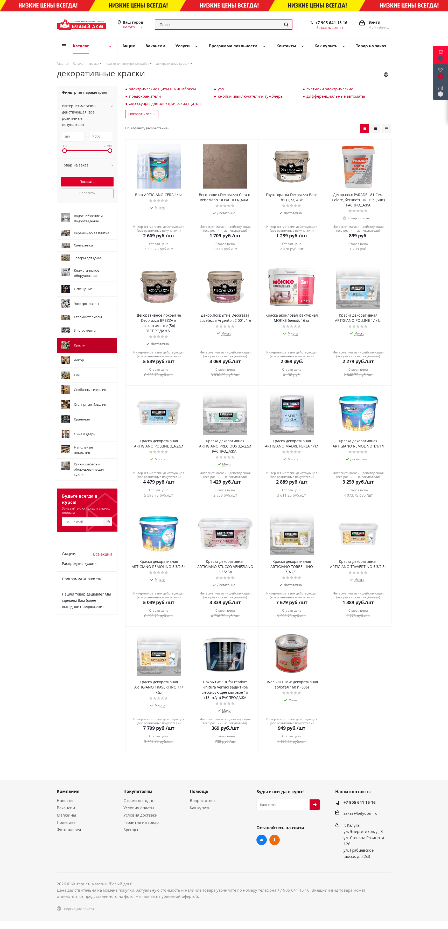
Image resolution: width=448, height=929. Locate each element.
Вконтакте (261, 840)
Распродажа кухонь (79, 563)
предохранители (145, 96)
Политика (66, 822)
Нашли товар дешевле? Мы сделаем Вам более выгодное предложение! (86, 600)
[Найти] (286, 24)
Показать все (140, 113)
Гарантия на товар (141, 822)
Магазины (66, 815)
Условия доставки (140, 815)
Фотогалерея (69, 829)
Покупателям (137, 791)
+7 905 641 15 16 (331, 22)
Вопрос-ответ (202, 800)
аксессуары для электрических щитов (165, 103)
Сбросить (87, 193)
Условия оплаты (138, 807)
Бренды (130, 829)
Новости (65, 800)
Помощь (199, 791)
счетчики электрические (329, 88)
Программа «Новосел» (82, 578)
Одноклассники (274, 840)
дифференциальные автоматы (335, 96)
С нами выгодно (139, 800)
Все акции (102, 554)
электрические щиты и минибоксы (162, 88)
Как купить (200, 807)
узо (221, 88)
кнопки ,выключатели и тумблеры (251, 96)
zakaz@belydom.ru (360, 813)
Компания (68, 791)
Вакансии (66, 807)
